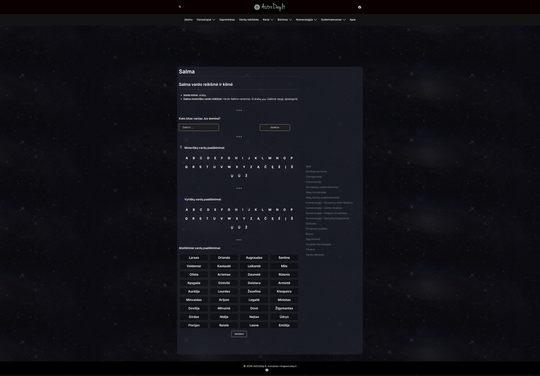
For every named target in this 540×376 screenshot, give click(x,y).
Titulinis (310, 249)
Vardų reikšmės (249, 19)
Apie (353, 19)
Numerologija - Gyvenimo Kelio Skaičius (329, 202)
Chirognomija (314, 176)
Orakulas (311, 223)
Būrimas (283, 19)
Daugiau (239, 334)
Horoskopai (204, 19)
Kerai (266, 19)
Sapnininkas (227, 19)
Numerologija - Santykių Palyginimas (327, 218)
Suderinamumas (331, 19)
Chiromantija (313, 181)
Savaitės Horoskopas (318, 244)
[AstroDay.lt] (270, 6)
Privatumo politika (316, 228)
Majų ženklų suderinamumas (322, 197)
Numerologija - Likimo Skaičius (324, 207)
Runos (309, 233)
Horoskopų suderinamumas (322, 187)
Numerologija (304, 19)
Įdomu (189, 19)
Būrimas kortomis (316, 171)
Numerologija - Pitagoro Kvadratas (326, 213)
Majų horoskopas (316, 192)
